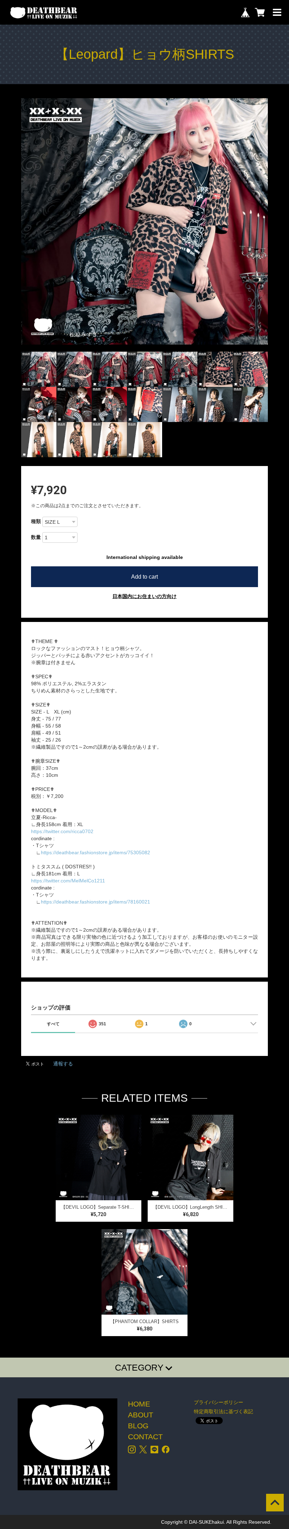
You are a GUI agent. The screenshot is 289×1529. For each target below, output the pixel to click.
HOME (139, 1404)
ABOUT (140, 1415)
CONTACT (145, 1437)
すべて (53, 1023)
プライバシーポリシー (218, 1402)
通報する (63, 1063)
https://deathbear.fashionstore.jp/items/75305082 (95, 852)
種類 (36, 521)
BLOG (138, 1426)
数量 (36, 537)
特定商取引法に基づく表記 (223, 1411)
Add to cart (144, 577)
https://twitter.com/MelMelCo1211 (68, 880)
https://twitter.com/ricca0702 (62, 831)
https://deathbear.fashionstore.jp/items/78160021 (95, 902)
